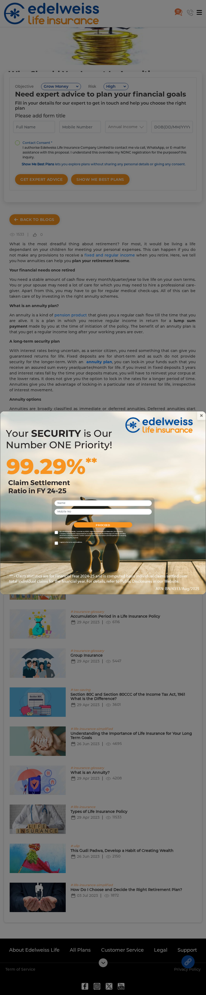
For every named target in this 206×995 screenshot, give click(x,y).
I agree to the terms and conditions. (71, 542)
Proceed (103, 525)
